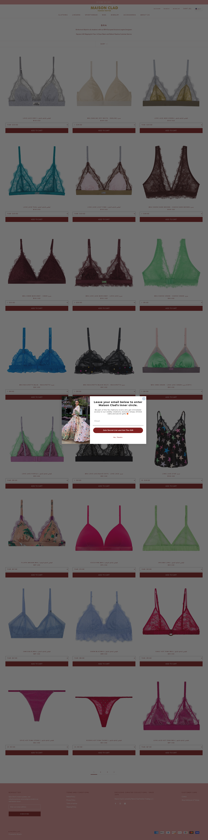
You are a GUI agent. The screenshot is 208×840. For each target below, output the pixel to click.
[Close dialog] (144, 398)
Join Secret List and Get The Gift (118, 430)
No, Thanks (118, 437)
